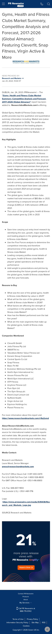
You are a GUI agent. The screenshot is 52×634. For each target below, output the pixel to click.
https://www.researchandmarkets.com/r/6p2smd (25, 418)
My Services (24, 602)
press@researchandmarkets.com (18, 466)
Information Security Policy (17, 622)
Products (26, 596)
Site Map (35, 622)
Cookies (26, 625)
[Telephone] (41, 4)
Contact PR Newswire (25, 593)
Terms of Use (18, 619)
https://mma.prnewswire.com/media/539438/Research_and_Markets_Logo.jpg (26, 503)
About (25, 599)
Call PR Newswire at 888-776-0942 (26, 610)
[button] (26, 62)
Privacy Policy (32, 619)
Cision (30, 630)
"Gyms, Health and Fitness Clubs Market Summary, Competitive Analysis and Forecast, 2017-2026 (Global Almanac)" (24, 98)
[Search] (48, 4)
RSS (43, 622)
